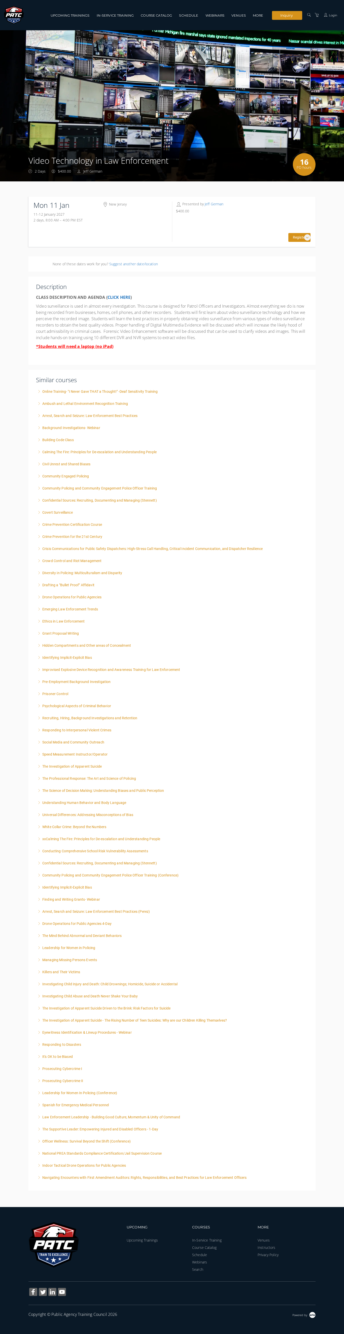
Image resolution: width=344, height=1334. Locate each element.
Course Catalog (156, 15)
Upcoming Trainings (70, 15)
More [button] (258, 15)
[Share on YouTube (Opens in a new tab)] (62, 1292)
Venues (238, 15)
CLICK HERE (119, 297)
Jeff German (214, 204)
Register (299, 237)
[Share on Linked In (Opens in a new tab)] (52, 1292)
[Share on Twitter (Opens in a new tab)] (43, 1292)
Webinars (214, 15)
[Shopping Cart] (317, 15)
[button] (307, 237)
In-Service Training (115, 15)
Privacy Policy (268, 1254)
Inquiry (286, 15)
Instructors (267, 1247)
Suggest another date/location (133, 264)
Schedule (188, 15)
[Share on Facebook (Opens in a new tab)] (33, 1292)
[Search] (309, 15)
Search (197, 1269)
